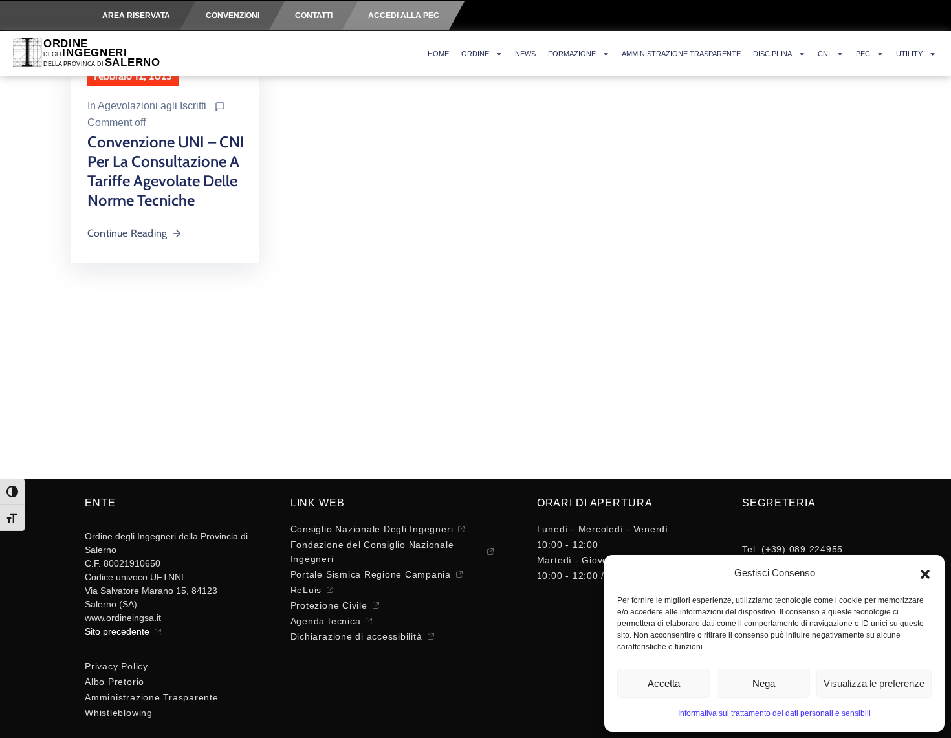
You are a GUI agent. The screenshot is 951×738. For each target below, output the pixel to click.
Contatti (314, 15)
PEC (863, 54)
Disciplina (772, 54)
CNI (824, 54)
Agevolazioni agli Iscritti (152, 105)
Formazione (572, 54)
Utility (909, 54)
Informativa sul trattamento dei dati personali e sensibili (774, 713)
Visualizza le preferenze (874, 683)
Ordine (475, 54)
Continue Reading (127, 233)
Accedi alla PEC (403, 15)
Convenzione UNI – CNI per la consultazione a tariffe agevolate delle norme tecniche (166, 171)
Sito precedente (117, 631)
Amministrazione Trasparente (681, 54)
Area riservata (136, 15)
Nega (763, 683)
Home (438, 54)
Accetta (664, 683)
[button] (925, 573)
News (525, 54)
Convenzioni (232, 15)
